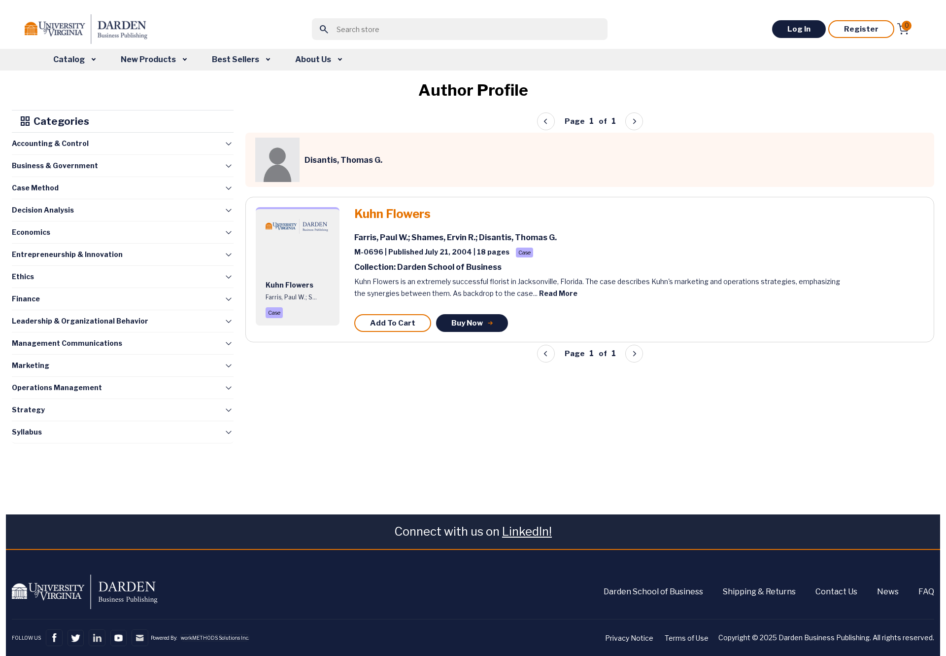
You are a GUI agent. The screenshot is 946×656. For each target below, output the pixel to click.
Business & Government (55, 165)
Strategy (28, 409)
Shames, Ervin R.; (445, 237)
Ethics (23, 276)
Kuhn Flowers (392, 214)
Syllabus (27, 432)
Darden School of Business (653, 591)
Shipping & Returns (759, 591)
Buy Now (467, 323)
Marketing (30, 365)
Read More (558, 293)
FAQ (926, 591)
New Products (149, 59)
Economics (31, 232)
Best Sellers (236, 59)
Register (861, 29)
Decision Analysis (43, 210)
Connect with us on (473, 531)
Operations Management (57, 387)
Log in (799, 29)
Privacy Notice (629, 638)
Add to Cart (392, 323)
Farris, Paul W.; (382, 237)
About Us (314, 59)
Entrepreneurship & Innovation (67, 254)
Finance (26, 298)
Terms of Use (687, 638)
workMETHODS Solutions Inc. (215, 638)
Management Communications (67, 343)
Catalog (69, 59)
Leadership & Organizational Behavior (80, 321)
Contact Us (836, 591)
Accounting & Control (50, 143)
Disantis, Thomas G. (518, 237)
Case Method (35, 187)
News (888, 591)
